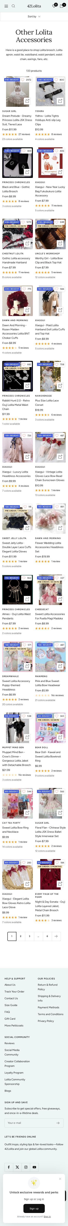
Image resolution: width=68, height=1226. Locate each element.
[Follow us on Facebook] (9, 1167)
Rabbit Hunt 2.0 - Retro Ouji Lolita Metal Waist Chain (16, 405)
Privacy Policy (46, 1021)
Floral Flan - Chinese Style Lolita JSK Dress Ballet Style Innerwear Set (50, 832)
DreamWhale (10, 676)
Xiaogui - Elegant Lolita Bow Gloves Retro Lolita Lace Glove (16, 903)
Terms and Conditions (50, 1014)
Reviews (10, 1043)
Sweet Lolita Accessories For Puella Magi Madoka (50, 616)
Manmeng (41, 676)
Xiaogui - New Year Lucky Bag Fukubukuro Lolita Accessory (50, 191)
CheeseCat (42, 609)
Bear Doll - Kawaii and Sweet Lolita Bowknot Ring (48, 756)
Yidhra (39, 111)
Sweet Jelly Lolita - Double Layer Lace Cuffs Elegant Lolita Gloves (16, 547)
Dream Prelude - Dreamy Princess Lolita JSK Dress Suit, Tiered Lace (17, 120)
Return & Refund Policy (47, 987)
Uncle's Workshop (47, 253)
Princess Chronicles (16, 182)
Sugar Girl (9, 111)
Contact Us (11, 998)
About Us (10, 984)
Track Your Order (14, 991)
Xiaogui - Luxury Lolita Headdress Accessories (16, 474)
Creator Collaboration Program (17, 1064)
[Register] (58, 1123)
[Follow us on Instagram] (26, 1167)
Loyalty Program (14, 1072)
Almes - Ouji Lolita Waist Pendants (16, 616)
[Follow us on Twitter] (17, 1167)
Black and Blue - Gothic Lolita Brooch (16, 189)
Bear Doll (41, 747)
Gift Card (10, 1018)
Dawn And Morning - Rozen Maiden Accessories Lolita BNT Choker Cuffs (16, 332)
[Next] (56, 936)
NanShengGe (43, 396)
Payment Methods (48, 1007)
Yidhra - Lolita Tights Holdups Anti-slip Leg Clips (47, 120)
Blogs (8, 1090)
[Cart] (61, 6)
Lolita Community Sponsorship (15, 1082)
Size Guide (11, 1005)
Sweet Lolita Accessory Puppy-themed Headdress (16, 685)
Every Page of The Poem (47, 895)
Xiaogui (40, 182)
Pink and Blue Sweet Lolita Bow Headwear (47, 683)
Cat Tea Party (11, 823)
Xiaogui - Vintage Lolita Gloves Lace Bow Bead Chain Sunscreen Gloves (49, 476)
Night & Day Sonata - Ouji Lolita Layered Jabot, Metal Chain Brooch (50, 906)
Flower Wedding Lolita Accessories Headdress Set (49, 547)
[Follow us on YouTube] (34, 1167)
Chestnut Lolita (13, 253)
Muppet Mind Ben (13, 747)
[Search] (13, 6)
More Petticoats (14, 1025)
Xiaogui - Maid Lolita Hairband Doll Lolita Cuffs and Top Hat (50, 329)
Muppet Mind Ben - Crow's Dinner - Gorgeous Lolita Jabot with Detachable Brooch (16, 758)
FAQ (7, 1012)
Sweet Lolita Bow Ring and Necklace (15, 829)
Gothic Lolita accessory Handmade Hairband (16, 260)
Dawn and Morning (15, 320)
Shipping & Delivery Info (49, 998)
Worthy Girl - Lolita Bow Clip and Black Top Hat (49, 260)
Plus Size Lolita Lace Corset (47, 402)
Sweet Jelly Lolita (14, 538)
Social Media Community (12, 1052)
